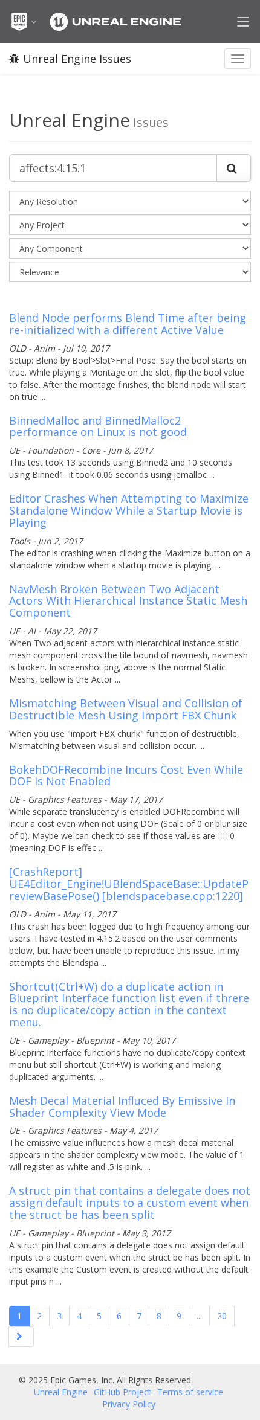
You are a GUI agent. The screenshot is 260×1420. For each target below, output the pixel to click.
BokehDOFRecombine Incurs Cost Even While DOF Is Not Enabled (126, 775)
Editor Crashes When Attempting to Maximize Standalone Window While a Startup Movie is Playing (129, 510)
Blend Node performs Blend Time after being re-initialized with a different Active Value (127, 323)
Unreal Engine (61, 1392)
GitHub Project (122, 1392)
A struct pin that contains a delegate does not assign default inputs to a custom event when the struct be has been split (129, 1202)
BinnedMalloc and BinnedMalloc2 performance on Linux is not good (98, 426)
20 (222, 1316)
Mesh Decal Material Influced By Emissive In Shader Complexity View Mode (122, 1106)
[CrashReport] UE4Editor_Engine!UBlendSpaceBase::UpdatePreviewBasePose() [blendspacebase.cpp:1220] (129, 883)
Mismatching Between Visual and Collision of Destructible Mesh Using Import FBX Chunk (125, 709)
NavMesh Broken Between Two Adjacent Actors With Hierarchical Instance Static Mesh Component (128, 601)
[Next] (21, 1336)
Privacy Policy (128, 1404)
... (199, 1316)
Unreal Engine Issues (77, 58)
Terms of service (190, 1392)
